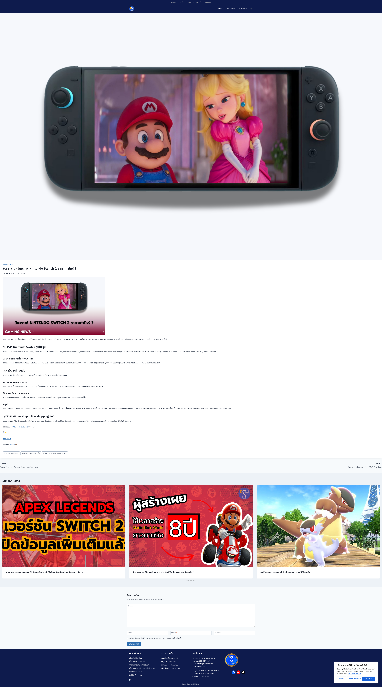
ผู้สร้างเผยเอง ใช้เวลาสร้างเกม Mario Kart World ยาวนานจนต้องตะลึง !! (163, 572)
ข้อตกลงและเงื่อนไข (136, 672)
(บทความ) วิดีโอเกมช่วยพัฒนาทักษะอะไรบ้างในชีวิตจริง (19, 465)
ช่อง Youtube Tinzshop (169, 665)
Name (130, 633)
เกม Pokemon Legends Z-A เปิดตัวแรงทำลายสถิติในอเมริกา (285, 572)
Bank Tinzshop (9, 273)
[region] (356, 672)
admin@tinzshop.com (205, 664)
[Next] (376, 532)
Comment (132, 606)
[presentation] (63, 526)
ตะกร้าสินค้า (243, 9)
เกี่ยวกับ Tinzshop (135, 658)
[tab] (187, 580)
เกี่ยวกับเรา (182, 2)
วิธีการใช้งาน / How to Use (170, 668)
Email (174, 633)
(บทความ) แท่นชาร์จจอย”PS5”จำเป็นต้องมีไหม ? (365, 465)
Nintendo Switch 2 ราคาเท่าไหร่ (30, 453)
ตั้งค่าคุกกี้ (341, 679)
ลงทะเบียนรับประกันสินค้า (169, 658)
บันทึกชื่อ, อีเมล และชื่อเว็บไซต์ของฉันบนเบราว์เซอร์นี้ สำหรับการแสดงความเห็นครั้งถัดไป (155, 638)
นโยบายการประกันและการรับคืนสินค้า (142, 668)
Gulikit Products (135, 675)
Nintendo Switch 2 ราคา (11, 453)
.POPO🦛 (13, 444)
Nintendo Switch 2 (20, 427)
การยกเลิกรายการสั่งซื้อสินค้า (139, 665)
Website (218, 633)
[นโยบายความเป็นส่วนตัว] (354, 674)
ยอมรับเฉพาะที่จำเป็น (355, 679)
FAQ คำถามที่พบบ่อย (168, 661)
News (5, 264)
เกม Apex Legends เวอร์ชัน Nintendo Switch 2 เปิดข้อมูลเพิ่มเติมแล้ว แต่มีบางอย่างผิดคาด (44, 572)
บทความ (10, 264)
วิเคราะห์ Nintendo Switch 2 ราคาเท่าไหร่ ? (54, 453)
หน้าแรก (173, 2)
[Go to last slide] (5, 532)
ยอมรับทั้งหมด (369, 679)
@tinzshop (201, 666)
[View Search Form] (251, 9)
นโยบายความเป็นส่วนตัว (137, 661)
